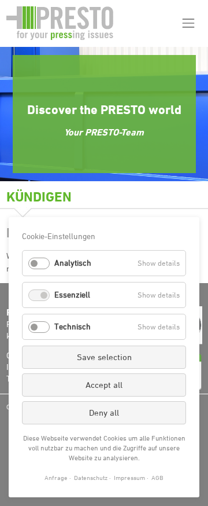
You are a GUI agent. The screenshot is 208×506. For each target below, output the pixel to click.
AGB (157, 477)
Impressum (129, 477)
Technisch (72, 326)
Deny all (104, 412)
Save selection (104, 357)
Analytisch (72, 262)
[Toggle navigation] (188, 23)
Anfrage (56, 477)
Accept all (104, 385)
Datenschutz (90, 477)
